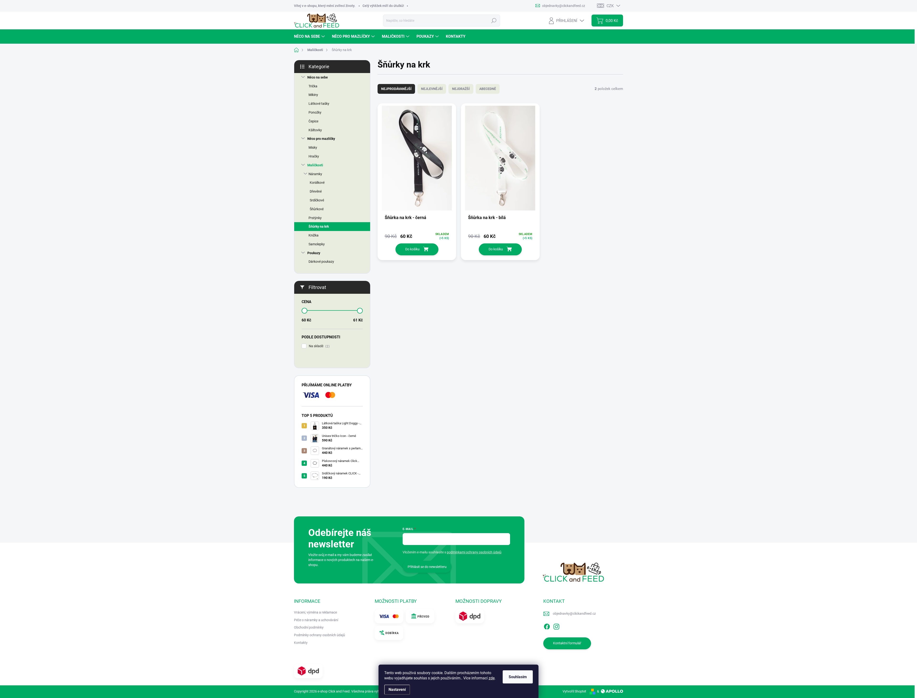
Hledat (494, 20)
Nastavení (397, 689)
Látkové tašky (319, 103)
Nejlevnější (432, 89)
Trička (313, 86)
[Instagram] (556, 625)
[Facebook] (546, 625)
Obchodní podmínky (309, 627)
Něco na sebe (317, 77)
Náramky (315, 174)
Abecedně (487, 89)
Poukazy (313, 253)
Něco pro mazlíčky (321, 139)
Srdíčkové (317, 200)
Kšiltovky (315, 130)
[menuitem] (310, 36)
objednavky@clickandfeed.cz (574, 613)
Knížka (314, 235)
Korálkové (317, 182)
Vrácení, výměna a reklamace (315, 612)
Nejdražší (461, 89)
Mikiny (313, 95)
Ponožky (315, 112)
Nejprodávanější (396, 89)
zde (492, 678)
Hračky (314, 156)
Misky (313, 147)
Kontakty (301, 643)
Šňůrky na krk (319, 226)
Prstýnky (315, 218)
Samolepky (317, 244)
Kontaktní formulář (567, 643)
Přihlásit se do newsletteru (427, 567)
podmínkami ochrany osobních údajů (474, 552)
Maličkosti (315, 165)
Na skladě (318, 346)
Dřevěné (316, 191)
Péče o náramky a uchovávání (316, 620)
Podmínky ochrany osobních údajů (319, 635)
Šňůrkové (317, 209)
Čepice (313, 121)
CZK (610, 6)
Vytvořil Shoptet (574, 691)
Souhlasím (518, 677)
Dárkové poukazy (321, 261)
